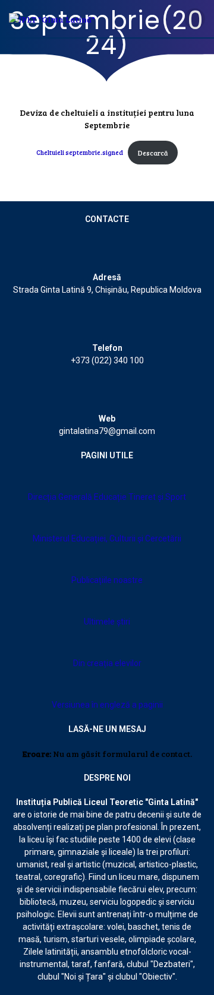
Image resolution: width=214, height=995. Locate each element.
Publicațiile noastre (107, 580)
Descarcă (153, 152)
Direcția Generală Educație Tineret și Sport (107, 497)
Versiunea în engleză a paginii (107, 704)
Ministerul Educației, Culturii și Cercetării (107, 538)
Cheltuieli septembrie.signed (79, 152)
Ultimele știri (107, 621)
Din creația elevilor (107, 663)
